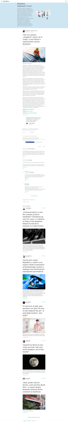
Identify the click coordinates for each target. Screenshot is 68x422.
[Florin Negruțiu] (24, 208)
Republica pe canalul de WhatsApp (31, 112)
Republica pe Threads (29, 111)
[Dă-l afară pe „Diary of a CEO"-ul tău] (34, 325)
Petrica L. (26, 184)
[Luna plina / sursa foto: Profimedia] (34, 362)
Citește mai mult (25, 251)
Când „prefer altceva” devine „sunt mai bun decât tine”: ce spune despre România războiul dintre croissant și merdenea (34, 387)
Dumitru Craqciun (30, 148)
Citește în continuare (34, 417)
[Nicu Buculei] (27, 172)
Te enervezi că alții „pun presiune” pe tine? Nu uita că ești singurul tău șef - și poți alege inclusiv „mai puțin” (33, 310)
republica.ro (5, 1)
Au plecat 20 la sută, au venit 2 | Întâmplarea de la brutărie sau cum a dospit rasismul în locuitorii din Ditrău (33, 119)
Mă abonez (31, 132)
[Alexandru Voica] (24, 256)
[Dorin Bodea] (24, 379)
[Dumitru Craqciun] (25, 148)
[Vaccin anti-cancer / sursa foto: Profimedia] (34, 281)
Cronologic (39, 146)
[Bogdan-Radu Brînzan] (24, 31)
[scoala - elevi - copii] (34, 236)
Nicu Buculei (31, 172)
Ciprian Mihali (32, 123)
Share (34, 420)
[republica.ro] (24, 420)
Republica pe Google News (30, 109)
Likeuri (44, 146)
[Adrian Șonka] (24, 341)
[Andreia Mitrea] (24, 302)
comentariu (43, 378)
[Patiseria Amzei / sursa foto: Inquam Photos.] (34, 402)
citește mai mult (24, 155)
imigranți (24, 201)
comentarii (43, 255)
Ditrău (28, 201)
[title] (27, 123)
